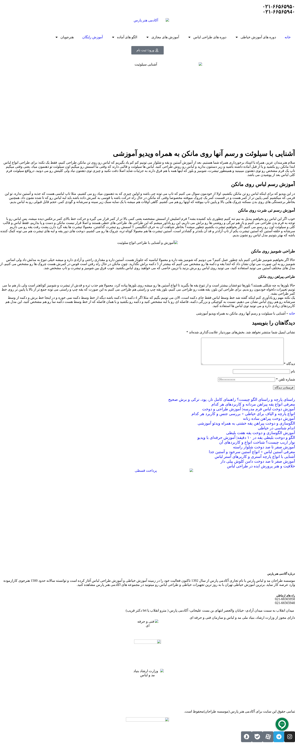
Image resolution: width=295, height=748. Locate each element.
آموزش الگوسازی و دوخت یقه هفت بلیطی (260, 433)
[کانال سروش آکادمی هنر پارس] (246, 736)
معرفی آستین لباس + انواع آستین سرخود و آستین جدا (252, 452)
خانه (288, 37)
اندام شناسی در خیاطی (276, 428)
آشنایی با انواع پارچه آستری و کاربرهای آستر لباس (255, 456)
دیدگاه (289, 364)
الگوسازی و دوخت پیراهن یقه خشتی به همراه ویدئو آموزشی (246, 423)
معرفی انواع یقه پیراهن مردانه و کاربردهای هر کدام (253, 404)
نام (293, 371)
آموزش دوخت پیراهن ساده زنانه (269, 418)
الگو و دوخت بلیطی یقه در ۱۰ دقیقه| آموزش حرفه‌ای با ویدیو (246, 437)
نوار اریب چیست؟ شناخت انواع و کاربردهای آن (257, 442)
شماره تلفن (285, 379)
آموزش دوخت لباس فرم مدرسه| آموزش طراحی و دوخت (248, 409)
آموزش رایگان (92, 37)
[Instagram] (289, 736)
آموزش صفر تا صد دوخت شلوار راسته (264, 447)
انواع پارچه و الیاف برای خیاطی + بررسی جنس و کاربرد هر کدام (243, 414)
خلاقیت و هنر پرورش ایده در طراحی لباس (261, 466)
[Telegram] (278, 736)
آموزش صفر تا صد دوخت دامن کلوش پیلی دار (257, 461)
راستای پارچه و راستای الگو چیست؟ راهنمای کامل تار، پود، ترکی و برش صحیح (231, 399)
